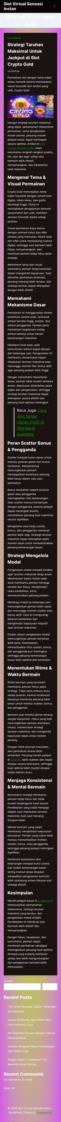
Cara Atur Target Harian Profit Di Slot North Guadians (31, 422)
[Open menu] (54, 6)
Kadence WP (44, 1112)
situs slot (9, 1088)
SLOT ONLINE (14, 38)
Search (8, 981)
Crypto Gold (45, 900)
